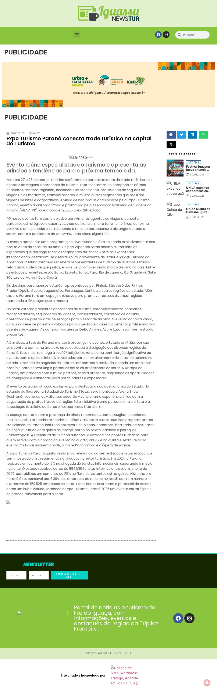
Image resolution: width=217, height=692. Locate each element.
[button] (76, 34)
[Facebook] (158, 34)
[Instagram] (166, 34)
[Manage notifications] (207, 682)
